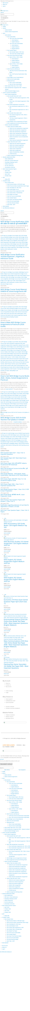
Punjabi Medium (15, 62)
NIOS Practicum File (17, 362)
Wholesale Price (11, 80)
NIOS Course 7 (8, 357)
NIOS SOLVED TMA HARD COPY (14, 113)
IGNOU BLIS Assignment (15, 150)
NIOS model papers (19, 313)
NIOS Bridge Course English (14, 352)
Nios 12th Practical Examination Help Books (19, 817)
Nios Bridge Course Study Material (15, 77)
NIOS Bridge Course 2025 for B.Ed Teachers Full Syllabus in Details (13, 418)
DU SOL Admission (9, 165)
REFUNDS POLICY (10, 718)
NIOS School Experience (19, 365)
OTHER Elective (13, 153)
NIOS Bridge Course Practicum (14, 353)
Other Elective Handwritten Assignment (18, 140)
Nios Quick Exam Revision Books (14, 55)
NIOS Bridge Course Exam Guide (12, 397)
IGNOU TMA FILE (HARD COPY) (14, 126)
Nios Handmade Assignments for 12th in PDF (19, 848)
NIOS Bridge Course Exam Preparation (18, 279)
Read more (6, 673)
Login (7, 692)
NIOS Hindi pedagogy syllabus (21, 441)
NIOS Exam (9, 308)
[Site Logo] (4, 10)
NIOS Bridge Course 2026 (12, 237)
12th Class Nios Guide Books (16, 43)
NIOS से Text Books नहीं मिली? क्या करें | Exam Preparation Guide (13, 495)
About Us (5, 4)
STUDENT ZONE (6, 180)
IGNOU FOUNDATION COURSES (16, 152)
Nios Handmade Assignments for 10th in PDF (19, 846)
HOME (4, 26)
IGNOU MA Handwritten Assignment (17, 130)
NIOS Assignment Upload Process (18, 345)
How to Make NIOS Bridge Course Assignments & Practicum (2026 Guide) (13, 324)
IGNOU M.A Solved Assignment (16, 145)
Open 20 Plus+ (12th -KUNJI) (15, 64)
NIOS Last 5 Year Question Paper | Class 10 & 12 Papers (15, 511)
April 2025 (7, 174)
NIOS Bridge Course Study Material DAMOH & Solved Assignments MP (14, 290)
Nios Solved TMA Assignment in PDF (15, 191)
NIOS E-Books (15, 357)
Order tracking (9, 690)
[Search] (14, 14)
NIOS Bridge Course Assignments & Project (17, 121)
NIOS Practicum (8, 362)
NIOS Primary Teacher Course (12, 363)
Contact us (8, 685)
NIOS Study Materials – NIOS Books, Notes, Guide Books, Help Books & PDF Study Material (14, 474)
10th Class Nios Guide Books (16, 38)
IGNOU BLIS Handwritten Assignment (18, 135)
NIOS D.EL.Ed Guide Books (13, 79)
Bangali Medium (15, 48)
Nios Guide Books (11, 36)
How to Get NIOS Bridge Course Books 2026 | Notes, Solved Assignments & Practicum (15, 378)
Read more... (4, 251)
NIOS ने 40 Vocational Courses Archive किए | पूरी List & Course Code (14, 469)
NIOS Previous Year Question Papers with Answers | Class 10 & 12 (13, 500)
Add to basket (7, 533)
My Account (5, 2)
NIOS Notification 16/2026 (11, 249)
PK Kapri (7, 370)
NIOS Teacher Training (15, 368)
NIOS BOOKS (8, 35)
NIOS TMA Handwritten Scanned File (15, 104)
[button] (2, 12)
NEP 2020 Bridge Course (13, 435)
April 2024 (7, 170)
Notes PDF (7, 179)
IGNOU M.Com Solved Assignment (17, 143)
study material (9, 389)
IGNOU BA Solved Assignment (16, 147)
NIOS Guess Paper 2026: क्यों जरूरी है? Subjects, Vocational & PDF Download (14, 464)
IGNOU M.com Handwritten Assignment (18, 128)
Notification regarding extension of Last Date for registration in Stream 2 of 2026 (15, 505)
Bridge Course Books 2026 (15, 235)
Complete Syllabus (17, 422)
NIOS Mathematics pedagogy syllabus (9, 443)
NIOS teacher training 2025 (12, 445)
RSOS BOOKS (6, 206)
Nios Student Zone (9, 182)
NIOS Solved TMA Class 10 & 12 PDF (13, 86)
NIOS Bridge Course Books (12, 239)
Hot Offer (5, 208)
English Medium (15, 41)
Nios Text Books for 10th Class (14, 187)
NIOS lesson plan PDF (9, 313)
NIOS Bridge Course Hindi (15, 242)
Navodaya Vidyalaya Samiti (11, 162)
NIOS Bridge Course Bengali (13, 350)
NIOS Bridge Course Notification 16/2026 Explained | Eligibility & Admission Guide (12, 256)
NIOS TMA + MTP (11, 204)
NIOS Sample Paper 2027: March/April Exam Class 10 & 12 (13, 458)
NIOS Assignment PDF (17, 343)
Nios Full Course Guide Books (14, 196)
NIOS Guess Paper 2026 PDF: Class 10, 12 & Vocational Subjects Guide (13, 479)
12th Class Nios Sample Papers (16, 53)
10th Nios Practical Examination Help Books (19, 815)
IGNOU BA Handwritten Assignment (17, 131)
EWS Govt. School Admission (11, 160)
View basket (3, 764)
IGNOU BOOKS (8, 30)
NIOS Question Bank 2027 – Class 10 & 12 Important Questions (13, 453)
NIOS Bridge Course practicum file (14, 402)
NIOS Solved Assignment (11, 94)
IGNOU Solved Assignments (11, 31)
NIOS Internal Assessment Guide (14, 358)
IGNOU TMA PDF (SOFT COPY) (14, 142)
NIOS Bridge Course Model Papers (11, 400)
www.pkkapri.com (14, 370)
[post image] (15, 413)
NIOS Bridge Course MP (17, 310)
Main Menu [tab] (7, 769)
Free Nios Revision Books (13, 203)
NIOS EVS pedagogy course (17, 440)
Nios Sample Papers (12, 50)
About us (8, 683)
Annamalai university (10, 167)
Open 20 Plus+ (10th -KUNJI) (15, 57)
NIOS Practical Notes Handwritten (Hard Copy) (18, 186)
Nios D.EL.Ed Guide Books (13, 201)
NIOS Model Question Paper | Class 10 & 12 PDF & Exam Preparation (15, 490)
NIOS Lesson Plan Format (9, 360)
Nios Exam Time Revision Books (14, 199)
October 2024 (8, 172)
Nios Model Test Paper (12, 194)
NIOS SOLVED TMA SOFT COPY (14, 96)
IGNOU (4, 28)
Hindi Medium (15, 40)
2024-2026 (10, 208)
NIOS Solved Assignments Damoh (19, 315)
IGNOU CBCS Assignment (15, 148)
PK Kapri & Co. (5, 235)
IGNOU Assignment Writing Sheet (15, 155)
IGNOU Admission (9, 164)
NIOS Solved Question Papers (10, 169)
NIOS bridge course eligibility (11, 240)
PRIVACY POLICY (9, 716)
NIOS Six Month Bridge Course (12, 91)
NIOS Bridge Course (11, 346)
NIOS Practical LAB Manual (13, 69)
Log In (4, 6)
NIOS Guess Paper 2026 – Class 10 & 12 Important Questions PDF (12, 484)
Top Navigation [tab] (22, 769)
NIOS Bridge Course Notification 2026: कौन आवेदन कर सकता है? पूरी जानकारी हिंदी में (15, 222)
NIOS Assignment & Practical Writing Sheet (17, 123)
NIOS (4, 33)
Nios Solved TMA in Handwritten (14, 192)
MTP (4, 177)
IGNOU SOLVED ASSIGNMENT (12, 125)
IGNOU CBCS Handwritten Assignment (18, 133)
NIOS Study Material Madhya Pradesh (9, 317)
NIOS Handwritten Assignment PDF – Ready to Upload (17, 829)
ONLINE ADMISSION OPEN (9, 157)
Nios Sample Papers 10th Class (16, 52)
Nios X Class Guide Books (15, 82)
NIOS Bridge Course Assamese (8, 348)
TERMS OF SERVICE (10, 715)
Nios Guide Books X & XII (13, 189)
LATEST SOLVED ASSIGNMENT (10, 92)
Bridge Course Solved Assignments (12, 273)
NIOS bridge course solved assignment (15, 405)
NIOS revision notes (9, 365)
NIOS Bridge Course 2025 (14, 392)
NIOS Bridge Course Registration (16, 245)
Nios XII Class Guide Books (15, 84)
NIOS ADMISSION (9, 158)
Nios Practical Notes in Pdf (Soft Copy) (16, 184)
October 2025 (8, 175)
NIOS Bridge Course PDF (16, 244)
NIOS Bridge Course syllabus (12, 438)
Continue (9, 764)
